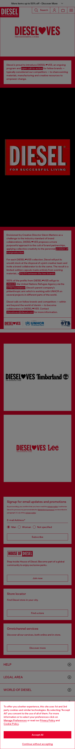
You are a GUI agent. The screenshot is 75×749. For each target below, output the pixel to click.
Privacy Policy (47, 720)
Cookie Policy (11, 723)
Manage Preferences (15, 720)
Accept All (37, 734)
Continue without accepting (37, 744)
